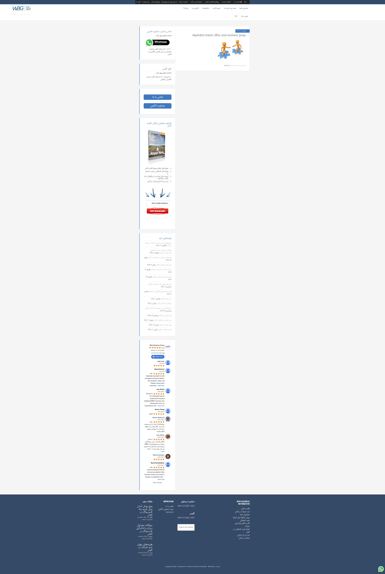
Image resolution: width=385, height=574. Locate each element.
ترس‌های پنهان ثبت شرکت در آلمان (159, 284)
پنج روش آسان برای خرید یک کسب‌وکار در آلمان (144, 510)
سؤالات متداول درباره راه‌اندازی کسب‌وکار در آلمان (160, 251)
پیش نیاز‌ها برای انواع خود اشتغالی (241, 519)
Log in (218, 566)
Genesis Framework (200, 566)
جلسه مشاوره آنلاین (165, 509)
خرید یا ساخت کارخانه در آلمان (161, 269)
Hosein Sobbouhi (158, 417)
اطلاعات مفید (227, 2)
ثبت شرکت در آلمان (242, 512)
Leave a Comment (241, 65)
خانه (245, 2)
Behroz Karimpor (158, 455)
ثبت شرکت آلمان (166, 298)
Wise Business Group (19, 9)
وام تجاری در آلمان (165, 315)
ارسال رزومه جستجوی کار (169, 2)
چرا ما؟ (185, 8)
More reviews (157, 482)
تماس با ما (244, 16)
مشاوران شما (243, 8)
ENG (236, 16)
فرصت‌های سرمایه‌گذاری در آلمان (160, 291)
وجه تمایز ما (145, 2)
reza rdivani (160, 435)
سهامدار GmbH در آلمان (163, 303)
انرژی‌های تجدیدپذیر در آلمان (161, 276)
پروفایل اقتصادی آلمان (212, 2)
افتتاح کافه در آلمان (164, 329)
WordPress (211, 566)
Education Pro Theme (185, 566)
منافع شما (205, 8)
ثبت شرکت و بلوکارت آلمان (162, 320)
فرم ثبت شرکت (183, 2)
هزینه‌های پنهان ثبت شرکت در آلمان (159, 257)
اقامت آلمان (245, 509)
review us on (159, 357)
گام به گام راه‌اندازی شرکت (242, 525)
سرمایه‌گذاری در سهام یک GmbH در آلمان (158, 308)
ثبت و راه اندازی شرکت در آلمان (243, 536)
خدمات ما (237, 2)
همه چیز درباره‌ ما (230, 8)
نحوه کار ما (216, 8)
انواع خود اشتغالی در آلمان (241, 531)
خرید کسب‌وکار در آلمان (163, 264)
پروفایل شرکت (155, 2)
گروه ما (138, 2)
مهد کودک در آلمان (165, 325)
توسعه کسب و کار (196, 2)
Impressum (169, 512)
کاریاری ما (195, 8)
